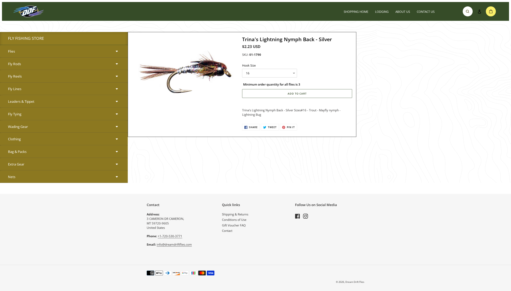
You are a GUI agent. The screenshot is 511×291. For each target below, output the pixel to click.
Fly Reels (15, 76)
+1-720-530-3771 (170, 236)
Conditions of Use (234, 220)
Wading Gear (18, 126)
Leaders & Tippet (21, 101)
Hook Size (249, 65)
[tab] (64, 51)
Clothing (14, 139)
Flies (11, 51)
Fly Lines (14, 89)
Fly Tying (14, 114)
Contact (227, 231)
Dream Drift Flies (354, 282)
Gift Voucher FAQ (234, 225)
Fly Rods (14, 64)
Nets (11, 176)
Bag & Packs (17, 151)
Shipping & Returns (235, 214)
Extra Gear (16, 164)
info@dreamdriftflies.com (174, 244)
